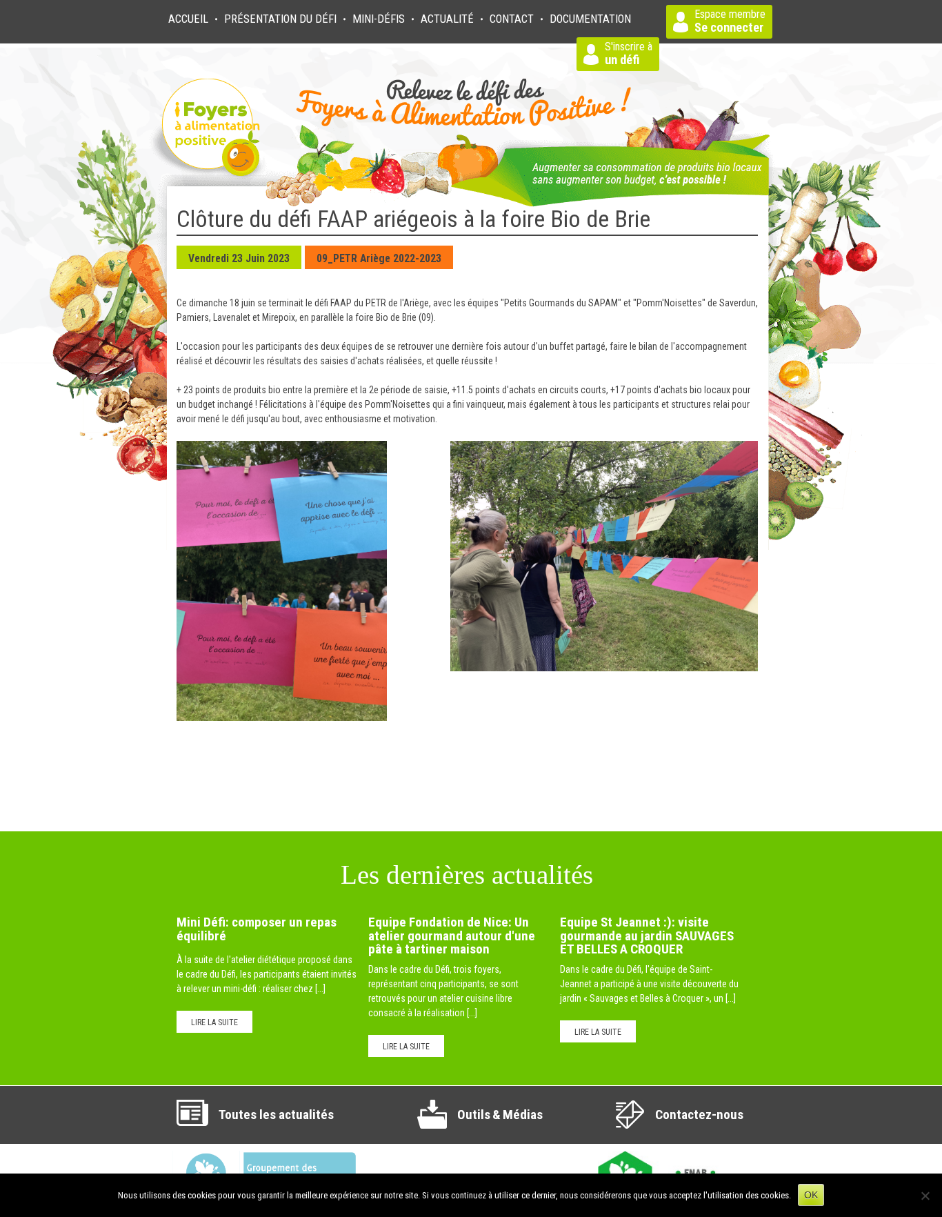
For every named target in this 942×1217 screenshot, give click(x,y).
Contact (512, 19)
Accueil (188, 19)
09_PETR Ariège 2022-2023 (379, 258)
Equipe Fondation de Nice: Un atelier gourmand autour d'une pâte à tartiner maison (451, 935)
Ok (811, 1194)
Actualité (447, 19)
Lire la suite (214, 1022)
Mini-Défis (378, 19)
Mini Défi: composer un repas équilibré (257, 928)
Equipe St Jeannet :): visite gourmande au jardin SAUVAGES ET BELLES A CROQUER (647, 935)
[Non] (925, 1196)
